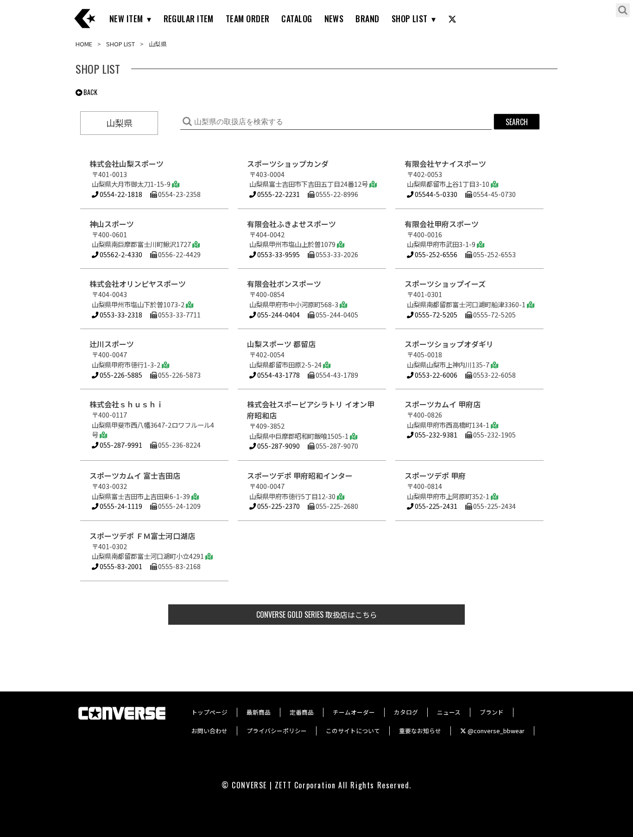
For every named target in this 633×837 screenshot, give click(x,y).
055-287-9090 (278, 445)
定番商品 (302, 712)
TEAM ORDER (248, 19)
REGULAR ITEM (189, 19)
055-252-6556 (435, 254)
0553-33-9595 (278, 254)
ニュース (449, 712)
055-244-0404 (278, 314)
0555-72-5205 (435, 314)
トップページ (209, 712)
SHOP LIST (410, 19)
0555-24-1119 (120, 506)
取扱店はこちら (316, 614)
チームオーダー (354, 712)
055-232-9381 (435, 434)
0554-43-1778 (278, 375)
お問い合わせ (209, 730)
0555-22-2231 (278, 194)
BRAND (367, 19)
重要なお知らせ (420, 730)
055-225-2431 (435, 506)
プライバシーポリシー (277, 730)
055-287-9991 (120, 445)
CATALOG (296, 19)
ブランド (492, 712)
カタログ (406, 712)
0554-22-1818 (120, 194)
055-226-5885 (120, 375)
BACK (89, 92)
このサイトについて (353, 730)
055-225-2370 (278, 506)
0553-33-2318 (120, 314)
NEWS (334, 19)
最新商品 (259, 712)
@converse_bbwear (495, 730)
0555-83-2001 (120, 566)
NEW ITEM (126, 19)
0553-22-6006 (435, 375)
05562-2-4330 (120, 254)
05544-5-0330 (435, 194)
